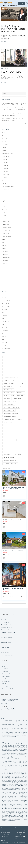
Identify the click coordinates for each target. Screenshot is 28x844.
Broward (4, 147)
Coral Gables (5, 165)
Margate (4, 239)
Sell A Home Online (19, 454)
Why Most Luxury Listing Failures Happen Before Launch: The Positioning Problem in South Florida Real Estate (13, 109)
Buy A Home (20, 383)
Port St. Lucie (5, 260)
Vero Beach (4, 283)
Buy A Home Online (11, 71)
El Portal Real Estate (5, 622)
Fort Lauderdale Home (9, 410)
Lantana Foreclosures (7, 218)
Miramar (4, 248)
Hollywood (4, 203)
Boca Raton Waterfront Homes (11, 377)
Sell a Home (5, 272)
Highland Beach (5, 201)
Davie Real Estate (5, 619)
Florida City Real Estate (6, 624)
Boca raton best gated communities (12, 360)
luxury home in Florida (9, 425)
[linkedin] (10, 709)
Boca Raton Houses (8, 368)
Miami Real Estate (7, 442)
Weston (4, 286)
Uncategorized (5, 280)
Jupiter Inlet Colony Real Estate (8, 632)
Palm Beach (5, 251)
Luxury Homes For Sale (9, 428)
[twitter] (5, 709)
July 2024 (4, 309)
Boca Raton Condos (6, 681)
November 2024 (6, 300)
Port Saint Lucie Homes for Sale (11, 448)
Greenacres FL (5, 195)
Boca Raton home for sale (9, 365)
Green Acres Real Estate (6, 629)
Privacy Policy (5, 671)
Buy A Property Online (9, 392)
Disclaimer (4, 666)
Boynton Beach (5, 138)
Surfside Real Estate (5, 650)
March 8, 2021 (4, 68)
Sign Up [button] (3, 840)
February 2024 (5, 321)
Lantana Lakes (5, 221)
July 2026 (4, 295)
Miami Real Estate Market (9, 445)
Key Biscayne (5, 212)
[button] (19, 3)
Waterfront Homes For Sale (10, 463)
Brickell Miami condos (9, 383)
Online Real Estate (6, 676)
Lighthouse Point (6, 230)
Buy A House (18, 386)
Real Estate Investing (6, 673)
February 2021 (5, 345)
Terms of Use (5, 668)
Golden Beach (5, 192)
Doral (3, 180)
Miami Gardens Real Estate (7, 640)
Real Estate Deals (6, 266)
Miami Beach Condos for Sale (10, 434)
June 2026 (4, 297)
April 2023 (4, 324)
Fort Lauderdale (6, 189)
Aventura (4, 132)
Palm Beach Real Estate (6, 642)
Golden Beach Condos (9, 419)
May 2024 (4, 315)
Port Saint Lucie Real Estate (10, 451)
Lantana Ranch (5, 224)
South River (5, 275)
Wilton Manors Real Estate (7, 655)
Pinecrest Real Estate (5, 645)
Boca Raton (4, 135)
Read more (3, 41)
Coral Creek (5, 162)
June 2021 (4, 333)
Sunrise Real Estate (5, 647)
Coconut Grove (5, 159)
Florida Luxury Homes (9, 404)
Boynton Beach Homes (9, 380)
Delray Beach (5, 177)
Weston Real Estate (5, 652)
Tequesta (4, 277)
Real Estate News (6, 269)
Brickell (4, 141)
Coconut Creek (5, 156)
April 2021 (4, 339)
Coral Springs (5, 168)
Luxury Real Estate (6, 236)
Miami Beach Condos (8, 431)
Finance (4, 183)
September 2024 (6, 306)
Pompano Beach (6, 257)
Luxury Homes (5, 233)
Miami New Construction (9, 439)
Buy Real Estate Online (7, 153)
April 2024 (4, 318)
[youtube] (13, 709)
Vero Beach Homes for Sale (10, 460)
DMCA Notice (5, 683)
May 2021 (4, 336)
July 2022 (4, 327)
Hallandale (4, 198)
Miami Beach (5, 245)
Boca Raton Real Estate (9, 374)
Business (4, 150)
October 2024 (5, 303)
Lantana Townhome (6, 227)
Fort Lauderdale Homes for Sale (11, 413)
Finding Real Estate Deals (8, 186)
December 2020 (6, 348)
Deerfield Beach (6, 174)
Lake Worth (5, 215)
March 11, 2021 (5, 22)
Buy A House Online (8, 389)
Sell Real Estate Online (9, 457)
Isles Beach (4, 206)
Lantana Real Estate (5, 634)
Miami (3, 242)
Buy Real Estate (20, 392)
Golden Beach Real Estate (6, 627)
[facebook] (2, 709)
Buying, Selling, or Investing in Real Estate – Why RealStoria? (14, 29)
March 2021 (5, 342)
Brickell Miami (5, 144)
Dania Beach (5, 171)
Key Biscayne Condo (8, 422)
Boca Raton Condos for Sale (10, 362)
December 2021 (6, 330)
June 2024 (4, 312)
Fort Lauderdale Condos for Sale (11, 407)
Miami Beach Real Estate (9, 436)
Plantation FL (5, 254)
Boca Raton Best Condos (9, 357)
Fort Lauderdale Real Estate (10, 416)
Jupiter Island (5, 209)
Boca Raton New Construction (11, 371)
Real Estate (4, 263)
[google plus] (8, 709)
